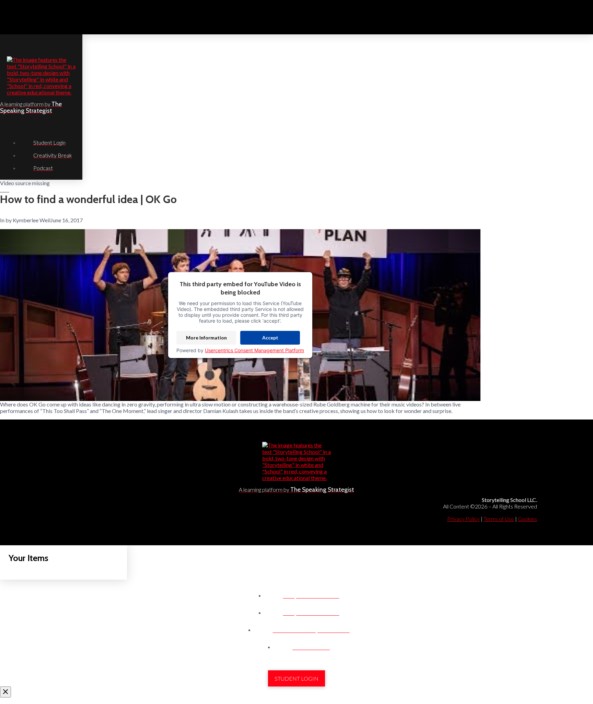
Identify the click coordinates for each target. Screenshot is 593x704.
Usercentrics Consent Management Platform (254, 350)
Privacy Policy (463, 518)
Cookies (527, 518)
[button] (585, 17)
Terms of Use (499, 518)
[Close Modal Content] (5, 691)
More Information (206, 337)
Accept (270, 337)
